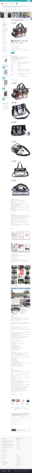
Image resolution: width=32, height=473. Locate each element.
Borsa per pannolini (4, 42)
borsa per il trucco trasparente (18, 408)
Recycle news (18, 445)
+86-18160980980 (6, 105)
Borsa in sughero (4, 41)
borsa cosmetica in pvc (26, 408)
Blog (23, 9)
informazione (19, 438)
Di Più (3, 67)
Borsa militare (4, 45)
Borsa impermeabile (4, 28)
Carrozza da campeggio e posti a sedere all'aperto (4, 25)
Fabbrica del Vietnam (5, 461)
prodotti (18, 446)
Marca (12, 44)
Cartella (3, 44)
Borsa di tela (4, 39)
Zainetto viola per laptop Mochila (5, 76)
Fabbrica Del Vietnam (8, 9)
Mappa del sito (18, 448)
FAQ (2, 458)
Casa (3, 9)
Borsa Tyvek (3, 38)
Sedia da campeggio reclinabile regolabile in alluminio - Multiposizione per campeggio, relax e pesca (5, 66)
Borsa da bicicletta (4, 33)
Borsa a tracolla (9, 14)
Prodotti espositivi (4, 22)
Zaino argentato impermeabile (4, 87)
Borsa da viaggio (4, 50)
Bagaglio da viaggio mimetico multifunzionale (5, 97)
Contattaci (28, 9)
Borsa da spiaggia (17, 407)
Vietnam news (18, 443)
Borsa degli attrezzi (4, 47)
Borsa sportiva (4, 36)
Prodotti (19, 9)
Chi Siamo (14, 9)
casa (2, 14)
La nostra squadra (4, 457)
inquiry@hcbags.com (6, 107)
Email (12, 52)
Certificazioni (4, 464)
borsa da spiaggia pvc (23, 407)
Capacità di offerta (13, 48)
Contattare (4, 438)
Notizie (17, 442)
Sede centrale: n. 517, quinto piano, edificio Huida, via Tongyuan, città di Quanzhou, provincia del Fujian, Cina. (8, 442)
